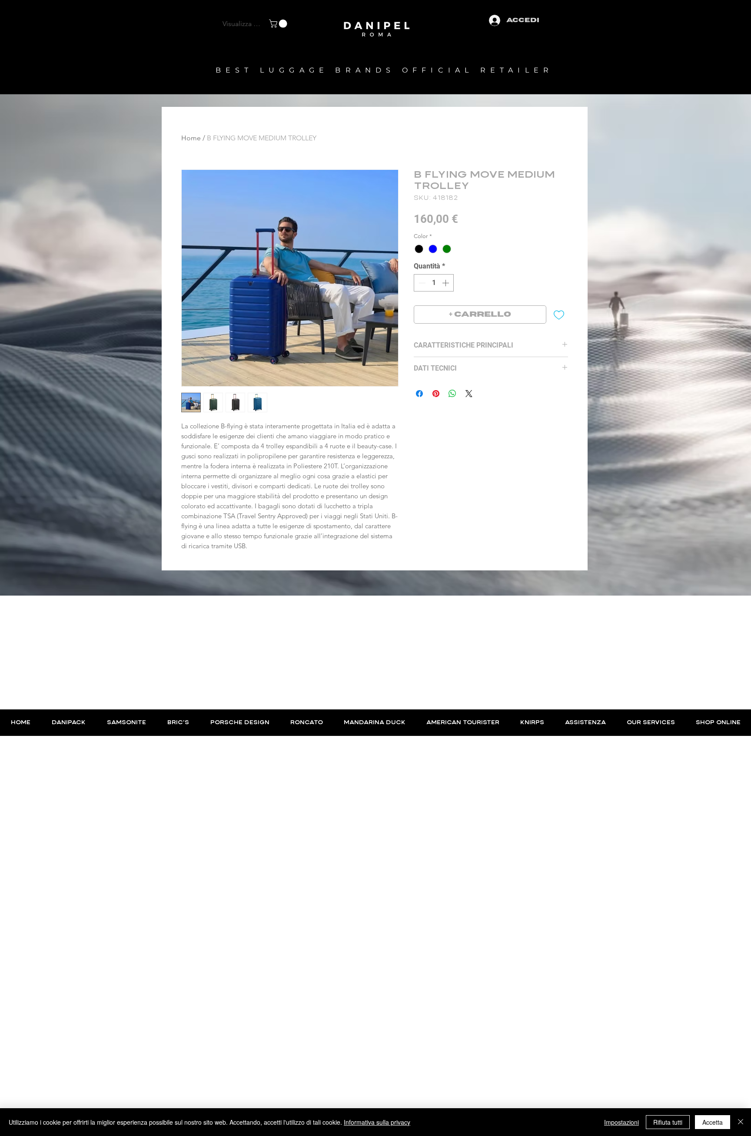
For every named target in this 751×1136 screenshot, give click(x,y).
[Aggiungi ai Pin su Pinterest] (436, 393)
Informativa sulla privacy (377, 1122)
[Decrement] (421, 283)
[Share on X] (469, 393)
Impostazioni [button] (621, 1122)
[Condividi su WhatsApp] (452, 393)
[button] (279, 24)
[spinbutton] (433, 283)
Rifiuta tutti (667, 1122)
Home (191, 138)
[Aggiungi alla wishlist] (559, 314)
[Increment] (446, 283)
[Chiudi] (740, 1122)
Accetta (712, 1122)
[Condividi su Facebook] (419, 393)
